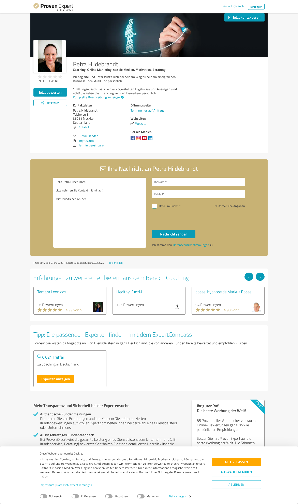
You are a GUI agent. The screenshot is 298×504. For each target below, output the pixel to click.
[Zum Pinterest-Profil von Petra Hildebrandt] (145, 140)
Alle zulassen (236, 462)
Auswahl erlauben (236, 472)
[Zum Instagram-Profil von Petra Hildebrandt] (139, 140)
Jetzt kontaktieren (246, 17)
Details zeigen (177, 496)
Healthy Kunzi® (129, 291)
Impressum (47, 485)
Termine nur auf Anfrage (147, 110)
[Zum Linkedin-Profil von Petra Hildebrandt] (151, 140)
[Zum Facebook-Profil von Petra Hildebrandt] (133, 140)
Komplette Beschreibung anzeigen (96, 97)
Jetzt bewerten (50, 92)
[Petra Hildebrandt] (50, 56)
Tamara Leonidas (51, 291)
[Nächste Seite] (260, 277)
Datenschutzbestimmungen (74, 485)
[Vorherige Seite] (248, 277)
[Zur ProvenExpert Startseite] (53, 7)
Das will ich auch (233, 6)
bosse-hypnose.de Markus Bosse (223, 291)
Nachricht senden (173, 234)
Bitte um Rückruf (169, 206)
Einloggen (256, 7)
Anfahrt (83, 127)
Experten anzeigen (55, 378)
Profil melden (115, 262)
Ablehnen (236, 484)
